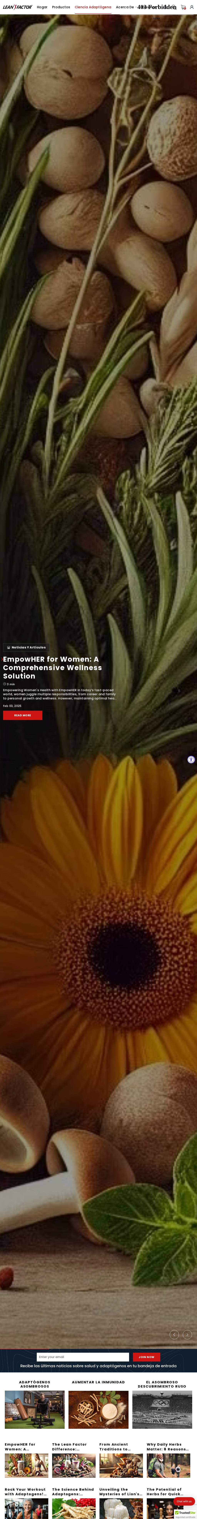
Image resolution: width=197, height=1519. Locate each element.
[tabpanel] (98, 681)
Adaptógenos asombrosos (34, 1384)
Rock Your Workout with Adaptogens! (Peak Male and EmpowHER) (25, 1496)
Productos (61, 7)
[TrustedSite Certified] (185, 1514)
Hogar (42, 7)
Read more (22, 711)
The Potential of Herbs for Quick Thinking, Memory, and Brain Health (166, 1496)
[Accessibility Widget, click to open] (191, 759)
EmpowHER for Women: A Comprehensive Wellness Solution (24, 1451)
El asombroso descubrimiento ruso (162, 1384)
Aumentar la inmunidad (98, 1382)
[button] (184, 1501)
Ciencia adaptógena (93, 7)
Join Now (146, 1357)
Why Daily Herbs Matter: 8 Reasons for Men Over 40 (166, 1449)
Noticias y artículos (29, 651)
